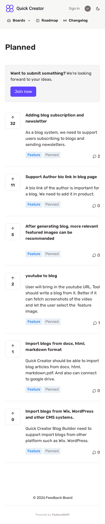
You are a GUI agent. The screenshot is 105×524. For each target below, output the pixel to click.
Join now (23, 91)
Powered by (53, 514)
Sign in (74, 8)
